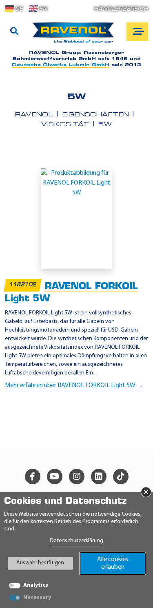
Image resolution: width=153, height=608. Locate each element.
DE (19, 9)
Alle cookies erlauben (112, 563)
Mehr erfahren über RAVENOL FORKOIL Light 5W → (74, 385)
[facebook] (32, 476)
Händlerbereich (121, 9)
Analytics (35, 585)
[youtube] (54, 476)
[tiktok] (121, 476)
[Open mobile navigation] (137, 31)
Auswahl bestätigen (40, 563)
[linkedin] (98, 476)
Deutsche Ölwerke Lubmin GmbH (60, 65)
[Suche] (14, 32)
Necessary (37, 598)
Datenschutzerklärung (76, 541)
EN (43, 9)
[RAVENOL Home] (75, 36)
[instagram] (76, 476)
